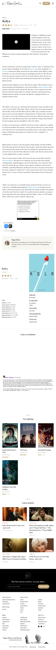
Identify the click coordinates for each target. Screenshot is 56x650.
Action (21, 599)
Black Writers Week (25, 621)
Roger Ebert (6, 28)
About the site (41, 617)
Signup (46, 3)
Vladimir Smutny (32, 187)
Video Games (23, 619)
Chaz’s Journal (6, 619)
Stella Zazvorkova (6, 317)
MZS (3, 623)
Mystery (40, 599)
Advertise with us (42, 621)
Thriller (39, 609)
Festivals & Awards (25, 629)
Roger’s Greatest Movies (8, 599)
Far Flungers (5, 625)
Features (22, 623)
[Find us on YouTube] (41, 626)
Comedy (22, 603)
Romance (40, 603)
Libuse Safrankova (7, 160)
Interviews (5, 627)
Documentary (23, 605)
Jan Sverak (32, 310)
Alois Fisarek (32, 297)
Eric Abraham (32, 303)
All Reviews (5, 601)
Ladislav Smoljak (6, 315)
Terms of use (32, 647)
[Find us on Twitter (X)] (44, 626)
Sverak (31, 305)
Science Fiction (42, 605)
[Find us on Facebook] (38, 626)
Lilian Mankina (5, 313)
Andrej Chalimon (43, 87)
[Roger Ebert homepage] (12, 3)
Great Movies (5, 621)
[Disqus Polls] (28, 356)
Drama (16, 25)
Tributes (4, 629)
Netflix (39, 601)
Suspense (40, 607)
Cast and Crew (6, 603)
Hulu (21, 612)
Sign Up (4, 609)
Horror (21, 609)
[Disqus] (28, 393)
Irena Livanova (5, 304)
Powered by (7, 231)
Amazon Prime (24, 601)
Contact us (41, 619)
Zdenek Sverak (32, 69)
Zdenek (4, 302)
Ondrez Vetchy (5, 311)
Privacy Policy (41, 647)
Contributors (41, 623)
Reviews (4, 17)
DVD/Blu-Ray (23, 617)
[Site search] (40, 3)
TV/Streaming (23, 625)
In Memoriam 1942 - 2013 (15, 640)
